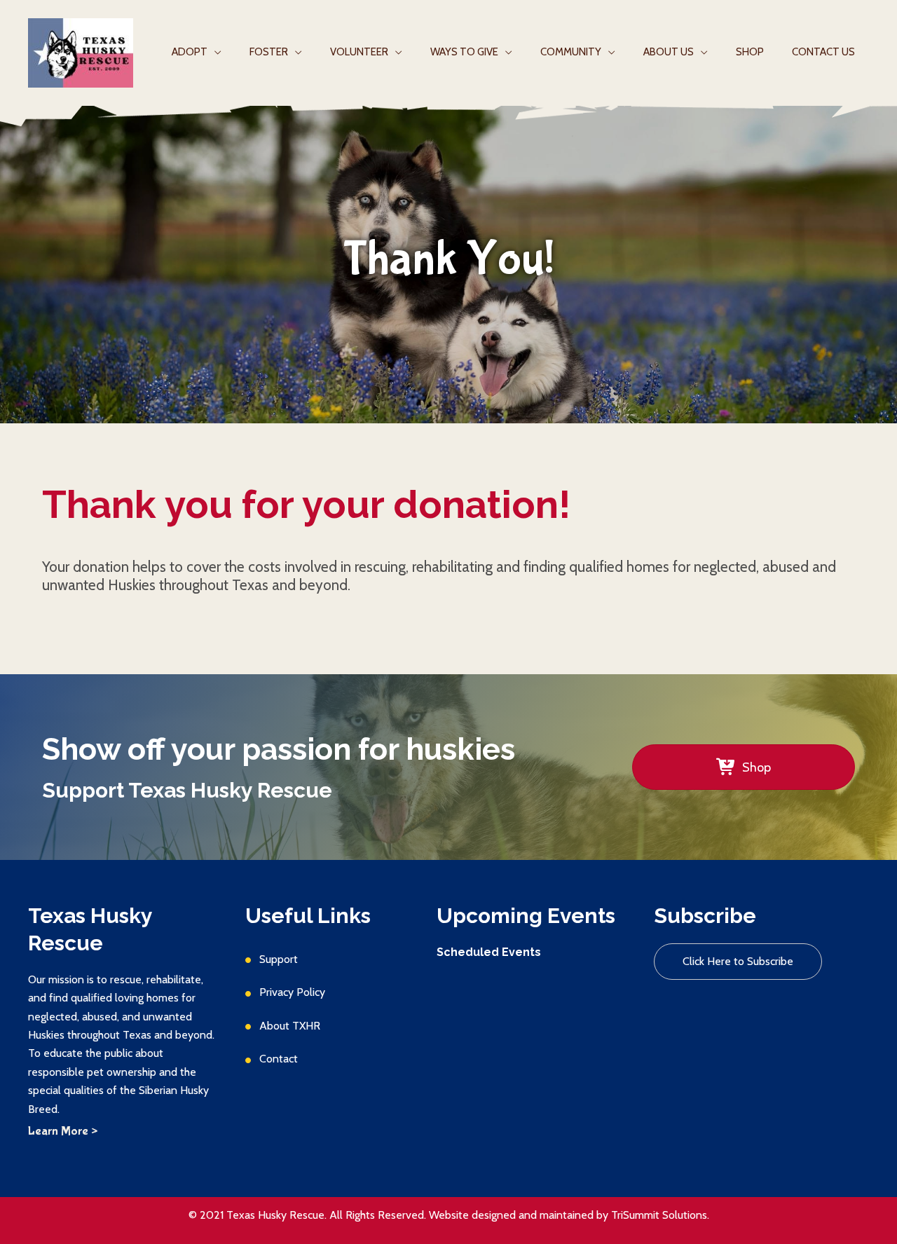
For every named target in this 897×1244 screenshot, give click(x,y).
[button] (738, 961)
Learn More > (62, 1131)
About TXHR (289, 1025)
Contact (278, 1058)
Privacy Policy (292, 992)
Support (278, 959)
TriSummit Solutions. (660, 1215)
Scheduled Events (489, 952)
